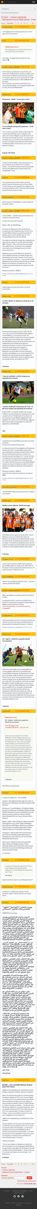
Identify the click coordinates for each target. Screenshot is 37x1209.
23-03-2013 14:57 (23, 902)
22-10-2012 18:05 (23, 197)
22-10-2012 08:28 (23, 177)
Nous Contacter (19, 1193)
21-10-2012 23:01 (23, 94)
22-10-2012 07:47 (23, 158)
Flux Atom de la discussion (27, 1181)
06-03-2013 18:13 (23, 634)
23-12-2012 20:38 (23, 576)
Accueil (4, 17)
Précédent (10, 23)
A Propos (6, 1191)
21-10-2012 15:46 (23, 67)
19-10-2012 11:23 (23, 40)
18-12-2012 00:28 (23, 487)
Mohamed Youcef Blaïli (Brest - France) (16, 1172)
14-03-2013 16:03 (23, 886)
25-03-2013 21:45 (23, 1080)
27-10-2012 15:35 (23, 296)
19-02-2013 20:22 (23, 590)
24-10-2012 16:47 (23, 211)
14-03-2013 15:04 (23, 860)
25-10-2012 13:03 (23, 282)
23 (33, 23)
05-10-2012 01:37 (23, 27)
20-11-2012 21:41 (23, 371)
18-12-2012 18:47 (23, 500)
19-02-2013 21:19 (23, 615)
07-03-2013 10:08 (23, 711)
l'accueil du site (30, 1184)
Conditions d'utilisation (19, 1191)
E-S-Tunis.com (10, 2)
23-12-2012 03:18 (23, 559)
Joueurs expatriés (18, 17)
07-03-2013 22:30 (23, 793)
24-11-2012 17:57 (23, 436)
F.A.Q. (31, 1191)
